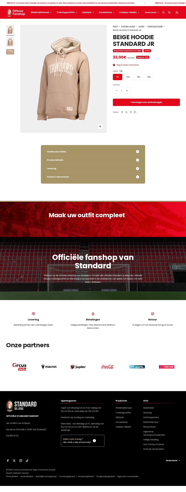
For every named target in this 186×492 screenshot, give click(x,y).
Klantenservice (150, 422)
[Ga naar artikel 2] (10, 42)
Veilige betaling (150, 439)
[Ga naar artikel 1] (10, 30)
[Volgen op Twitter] (14, 460)
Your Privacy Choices (153, 444)
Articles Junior (128, 26)
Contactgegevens (67, 476)
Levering (147, 412)
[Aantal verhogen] (127, 91)
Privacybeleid (12, 476)
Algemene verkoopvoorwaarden (154, 433)
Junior (141, 26)
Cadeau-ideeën (128, 12)
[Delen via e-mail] (135, 112)
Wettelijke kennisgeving (46, 476)
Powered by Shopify (46, 469)
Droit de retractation (153, 449)
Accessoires (105, 12)
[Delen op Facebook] (122, 112)
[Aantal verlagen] (116, 91)
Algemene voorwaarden (128, 476)
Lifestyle (86, 12)
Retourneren (149, 426)
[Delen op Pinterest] (131, 112)
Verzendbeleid (26, 476)
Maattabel (148, 407)
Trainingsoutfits (66, 12)
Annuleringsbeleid (85, 476)
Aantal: (116, 84)
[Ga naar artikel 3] (10, 52)
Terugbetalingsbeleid (105, 476)
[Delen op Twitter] (126, 112)
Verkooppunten (151, 417)
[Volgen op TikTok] (27, 460)
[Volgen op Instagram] (20, 460)
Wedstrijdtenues (40, 12)
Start (115, 26)
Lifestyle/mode (155, 26)
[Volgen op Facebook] (7, 460)
